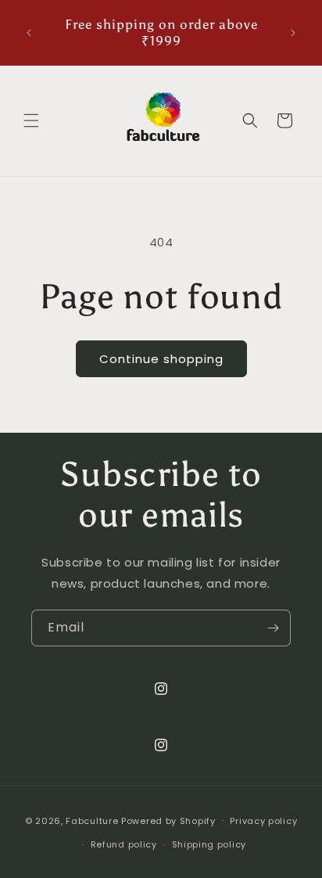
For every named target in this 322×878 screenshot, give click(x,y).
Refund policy (124, 844)
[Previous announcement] (29, 33)
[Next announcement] (293, 33)
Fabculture (92, 820)
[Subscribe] (273, 628)
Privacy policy (263, 821)
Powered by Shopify (168, 820)
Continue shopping (161, 359)
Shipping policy (209, 844)
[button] (31, 120)
